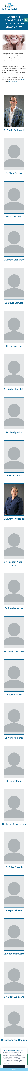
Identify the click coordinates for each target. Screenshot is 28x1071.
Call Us (14, 1069)
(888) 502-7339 (12, 81)
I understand (14, 1066)
